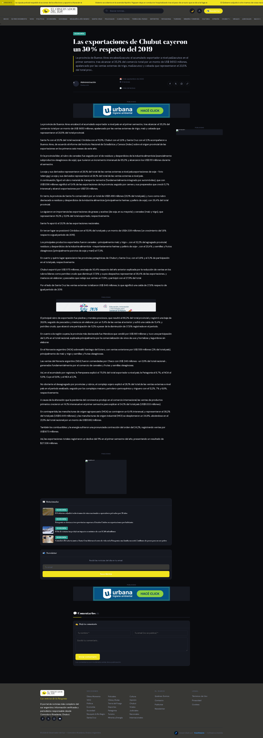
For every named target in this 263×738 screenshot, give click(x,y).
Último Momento (19, 19)
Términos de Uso (199, 696)
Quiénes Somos (162, 696)
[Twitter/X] (48, 718)
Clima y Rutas (123, 19)
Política (40, 19)
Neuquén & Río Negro (79, 19)
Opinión (215, 19)
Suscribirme (106, 574)
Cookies (195, 704)
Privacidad (196, 700)
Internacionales (136, 718)
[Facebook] (42, 718)
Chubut (226, 19)
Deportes (154, 19)
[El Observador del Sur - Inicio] (58, 11)
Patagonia (166, 19)
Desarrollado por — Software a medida (201, 733)
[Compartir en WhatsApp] (181, 83)
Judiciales (246, 19)
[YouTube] (60, 718)
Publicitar (159, 704)
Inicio (6, 19)
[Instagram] (54, 718)
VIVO (32, 19)
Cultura (206, 19)
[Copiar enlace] (187, 83)
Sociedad (63, 19)
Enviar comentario (88, 657)
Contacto (159, 700)
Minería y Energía (191, 19)
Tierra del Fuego (140, 19)
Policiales (109, 19)
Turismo (177, 19)
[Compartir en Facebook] (170, 83)
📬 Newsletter (213, 11)
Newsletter (160, 709)
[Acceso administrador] (199, 10)
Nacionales (134, 714)
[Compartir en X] (175, 83)
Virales (236, 19)
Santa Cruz (97, 19)
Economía (51, 19)
